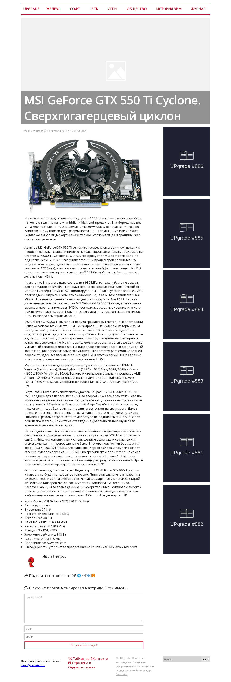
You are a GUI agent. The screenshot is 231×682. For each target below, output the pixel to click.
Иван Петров (54, 556)
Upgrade (31, 8)
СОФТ (75, 8)
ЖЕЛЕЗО (53, 8)
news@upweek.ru (33, 665)
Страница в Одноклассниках (81, 665)
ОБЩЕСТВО (137, 8)
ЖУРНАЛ (198, 8)
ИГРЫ (112, 8)
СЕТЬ (94, 8)
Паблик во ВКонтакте (90, 658)
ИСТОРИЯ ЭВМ (169, 8)
